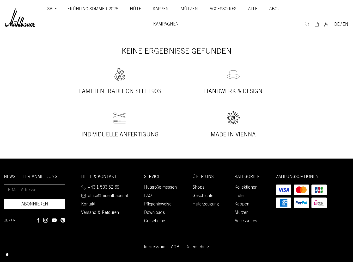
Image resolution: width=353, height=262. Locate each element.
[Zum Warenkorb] (317, 24)
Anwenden (307, 23)
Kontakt (88, 204)
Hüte (135, 9)
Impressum (154, 247)
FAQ (148, 196)
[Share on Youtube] (54, 220)
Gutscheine (154, 221)
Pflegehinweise (157, 204)
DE (337, 25)
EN (345, 25)
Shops (199, 187)
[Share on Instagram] (45, 220)
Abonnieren (34, 204)
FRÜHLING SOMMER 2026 (92, 9)
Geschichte (203, 196)
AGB (175, 247)
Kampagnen (166, 24)
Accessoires (223, 9)
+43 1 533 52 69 (103, 187)
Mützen (189, 9)
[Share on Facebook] (38, 220)
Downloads (154, 213)
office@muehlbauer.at (108, 196)
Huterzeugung (206, 204)
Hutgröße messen (160, 187)
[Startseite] (20, 17)
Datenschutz (197, 247)
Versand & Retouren (100, 213)
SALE (52, 9)
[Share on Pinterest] (63, 220)
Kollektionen (246, 187)
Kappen (161, 9)
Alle (252, 9)
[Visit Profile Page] (326, 23)
